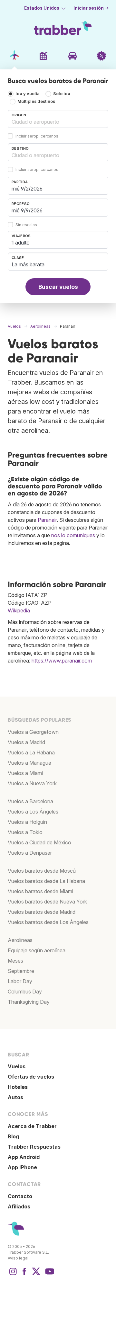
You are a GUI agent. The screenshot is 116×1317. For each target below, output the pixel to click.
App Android (24, 1157)
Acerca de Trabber (32, 1126)
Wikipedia (19, 610)
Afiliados (19, 1206)
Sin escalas (26, 224)
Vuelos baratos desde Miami (40, 891)
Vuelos (16, 1066)
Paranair (47, 520)
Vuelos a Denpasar (30, 853)
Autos (15, 1097)
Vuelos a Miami (25, 773)
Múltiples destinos (36, 101)
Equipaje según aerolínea (36, 950)
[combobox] (58, 119)
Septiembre (21, 971)
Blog (13, 1136)
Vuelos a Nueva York (32, 783)
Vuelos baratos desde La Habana (46, 881)
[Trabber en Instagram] (13, 1274)
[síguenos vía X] (36, 1274)
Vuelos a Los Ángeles (33, 811)
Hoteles (18, 1087)
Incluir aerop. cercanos (36, 136)
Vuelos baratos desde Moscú (42, 871)
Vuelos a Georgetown (33, 732)
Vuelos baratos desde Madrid (41, 912)
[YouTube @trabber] (49, 1274)
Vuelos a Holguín (27, 822)
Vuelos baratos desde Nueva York (47, 901)
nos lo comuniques (73, 535)
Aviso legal (18, 1258)
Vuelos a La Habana (31, 752)
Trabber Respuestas (34, 1146)
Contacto (20, 1196)
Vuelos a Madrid (26, 742)
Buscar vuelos (58, 286)
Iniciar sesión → (91, 8)
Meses (15, 960)
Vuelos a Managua (29, 763)
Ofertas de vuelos (31, 1076)
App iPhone (22, 1167)
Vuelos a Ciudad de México (39, 842)
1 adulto (21, 242)
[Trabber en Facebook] (24, 1274)
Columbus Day (25, 991)
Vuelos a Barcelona (30, 801)
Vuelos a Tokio (25, 832)
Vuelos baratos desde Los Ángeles (48, 922)
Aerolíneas (20, 940)
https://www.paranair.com (62, 660)
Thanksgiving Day (29, 1002)
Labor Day (20, 981)
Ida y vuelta (27, 93)
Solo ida (61, 93)
